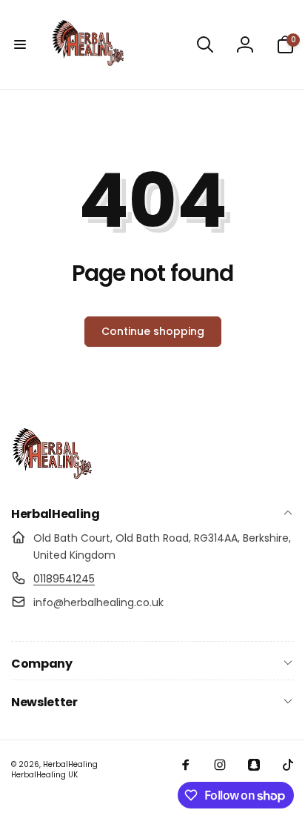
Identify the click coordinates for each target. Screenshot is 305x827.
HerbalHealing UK (44, 774)
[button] (20, 44)
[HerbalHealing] (52, 475)
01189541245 (64, 578)
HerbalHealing (70, 764)
